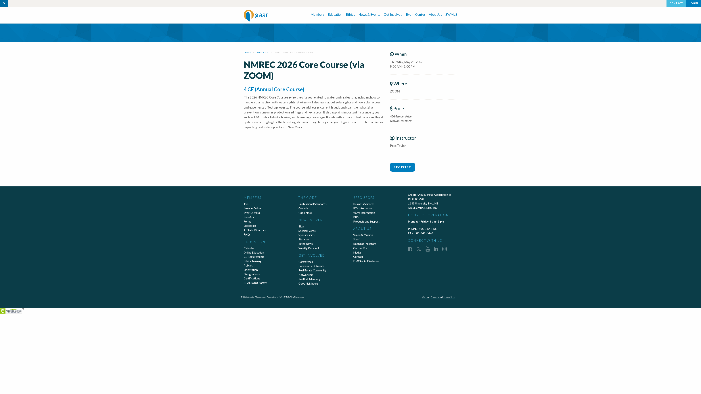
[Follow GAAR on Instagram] (444, 249)
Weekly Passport (308, 248)
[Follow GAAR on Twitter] (418, 249)
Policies (248, 265)
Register (402, 167)
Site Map (425, 297)
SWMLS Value (252, 212)
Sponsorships (306, 235)
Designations (252, 274)
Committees (305, 261)
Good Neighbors (308, 283)
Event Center (415, 14)
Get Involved (393, 14)
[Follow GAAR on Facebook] (410, 249)
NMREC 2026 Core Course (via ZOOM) (294, 52)
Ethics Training (252, 261)
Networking (305, 274)
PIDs (356, 217)
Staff (356, 239)
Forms (247, 221)
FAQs (247, 234)
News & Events (369, 14)
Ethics (350, 14)
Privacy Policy (436, 297)
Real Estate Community (312, 270)
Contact (676, 3)
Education (335, 14)
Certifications (252, 278)
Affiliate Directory (255, 230)
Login (693, 3)
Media (357, 252)
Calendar (249, 248)
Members (317, 14)
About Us (435, 14)
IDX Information (363, 208)
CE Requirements (254, 256)
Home (248, 52)
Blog (301, 226)
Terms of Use (449, 297)
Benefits (249, 217)
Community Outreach (311, 266)
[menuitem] (317, 14)
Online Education (254, 252)
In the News (305, 243)
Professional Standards (312, 204)
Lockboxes (250, 225)
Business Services (363, 204)
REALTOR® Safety (255, 282)
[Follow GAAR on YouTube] (428, 249)
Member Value (252, 208)
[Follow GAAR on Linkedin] (436, 249)
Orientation (251, 269)
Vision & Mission (363, 235)
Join (246, 204)
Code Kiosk (305, 212)
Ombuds (303, 208)
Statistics (304, 239)
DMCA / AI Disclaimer (366, 261)
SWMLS (451, 14)
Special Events (307, 230)
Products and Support (366, 221)
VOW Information (364, 212)
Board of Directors (364, 243)
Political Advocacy (309, 279)
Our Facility (360, 248)
